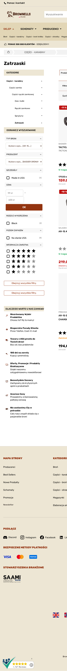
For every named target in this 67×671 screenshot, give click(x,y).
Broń (5, 37)
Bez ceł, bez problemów (21, 344)
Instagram (31, 537)
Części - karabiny (16, 37)
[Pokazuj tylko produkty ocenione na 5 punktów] (24, 251)
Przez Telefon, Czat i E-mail (23, 331)
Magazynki (58, 497)
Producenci (51, 28)
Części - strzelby (52, 37)
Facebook (50, 537)
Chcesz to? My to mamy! (22, 320)
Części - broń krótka (34, 37)
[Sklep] (7, 52)
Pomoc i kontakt (16, 3)
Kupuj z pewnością (19, 355)
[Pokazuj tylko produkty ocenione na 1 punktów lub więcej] (24, 271)
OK (24, 207)
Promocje (8, 497)
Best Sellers (9, 474)
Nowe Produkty (11, 482)
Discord (12, 537)
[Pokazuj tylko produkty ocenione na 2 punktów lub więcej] (24, 266)
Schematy (27, 28)
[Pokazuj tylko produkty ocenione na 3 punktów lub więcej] (24, 261)
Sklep (7, 28)
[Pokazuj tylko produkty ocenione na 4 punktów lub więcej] (24, 256)
